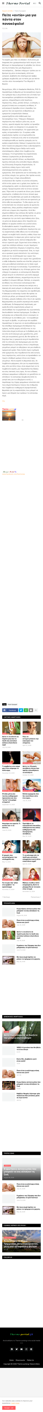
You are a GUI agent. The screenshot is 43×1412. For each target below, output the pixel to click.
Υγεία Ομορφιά (20, 11)
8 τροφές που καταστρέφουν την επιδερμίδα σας (9, 857)
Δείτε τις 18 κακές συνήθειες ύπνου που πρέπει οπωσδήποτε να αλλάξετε (31, 769)
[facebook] (12, 1349)
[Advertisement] (21, 443)
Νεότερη (6, 897)
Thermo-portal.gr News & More (28, 1364)
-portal (9, 409)
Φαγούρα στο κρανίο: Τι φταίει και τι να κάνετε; (11, 825)
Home (11, 1360)
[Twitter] (21, 710)
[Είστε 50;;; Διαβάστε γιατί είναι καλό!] (8, 1062)
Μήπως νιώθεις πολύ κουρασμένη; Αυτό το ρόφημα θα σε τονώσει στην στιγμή (31, 886)
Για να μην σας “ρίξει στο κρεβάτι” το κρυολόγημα (10, 885)
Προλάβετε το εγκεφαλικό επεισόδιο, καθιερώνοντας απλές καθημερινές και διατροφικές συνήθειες (32, 829)
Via (3, 401)
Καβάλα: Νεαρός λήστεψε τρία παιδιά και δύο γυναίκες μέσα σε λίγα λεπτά (28, 1095)
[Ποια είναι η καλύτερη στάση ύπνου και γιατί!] (8, 923)
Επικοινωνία (20, 1360)
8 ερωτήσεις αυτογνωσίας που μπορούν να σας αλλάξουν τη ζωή (28, 911)
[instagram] (26, 1349)
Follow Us (30, 1360)
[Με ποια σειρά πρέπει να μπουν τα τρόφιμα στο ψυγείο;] (8, 960)
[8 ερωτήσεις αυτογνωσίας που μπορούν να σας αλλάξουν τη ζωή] (8, 912)
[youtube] (21, 1349)
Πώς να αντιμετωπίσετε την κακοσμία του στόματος (31, 740)
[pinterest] (31, 1349)
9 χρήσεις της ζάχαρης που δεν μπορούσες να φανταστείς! (29, 946)
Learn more (15, 1403)
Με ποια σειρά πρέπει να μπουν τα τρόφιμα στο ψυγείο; (28, 958)
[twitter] (17, 1349)
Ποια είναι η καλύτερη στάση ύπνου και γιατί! (28, 921)
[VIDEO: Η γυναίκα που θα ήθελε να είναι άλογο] (8, 1050)
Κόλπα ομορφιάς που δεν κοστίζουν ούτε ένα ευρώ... (31, 796)
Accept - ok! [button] (8, 1408)
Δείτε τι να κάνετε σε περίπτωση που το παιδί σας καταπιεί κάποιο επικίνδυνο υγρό (10, 741)
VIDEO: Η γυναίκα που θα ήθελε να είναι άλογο (29, 1048)
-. (9, 472)
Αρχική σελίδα (7, 11)
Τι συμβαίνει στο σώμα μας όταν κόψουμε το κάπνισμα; (11, 768)
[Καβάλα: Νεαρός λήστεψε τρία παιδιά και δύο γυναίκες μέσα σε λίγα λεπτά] (8, 1097)
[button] (3, 3)
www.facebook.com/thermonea (13, 474)
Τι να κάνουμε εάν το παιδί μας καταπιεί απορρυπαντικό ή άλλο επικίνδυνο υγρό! (31, 858)
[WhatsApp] (26, 710)
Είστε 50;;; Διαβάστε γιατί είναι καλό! (27, 1060)
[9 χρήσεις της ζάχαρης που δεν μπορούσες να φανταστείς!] (8, 948)
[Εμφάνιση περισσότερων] (36, 710)
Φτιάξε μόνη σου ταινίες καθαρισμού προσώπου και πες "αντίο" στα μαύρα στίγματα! (10, 798)
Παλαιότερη (35, 897)
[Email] (31, 710)
